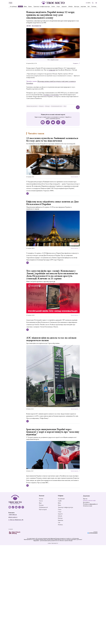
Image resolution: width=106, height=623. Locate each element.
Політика (93, 6)
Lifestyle (70, 6)
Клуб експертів (43, 509)
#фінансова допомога (32, 106)
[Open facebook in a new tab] (43, 122)
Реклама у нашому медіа (89, 500)
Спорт (58, 6)
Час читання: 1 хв (36, 25)
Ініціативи (83, 6)
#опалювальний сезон (56, 106)
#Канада (47, 106)
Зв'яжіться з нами (87, 506)
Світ (89, 6)
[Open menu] (96, 2)
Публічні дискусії (43, 507)
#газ (65, 106)
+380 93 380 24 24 (12, 514)
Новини (41, 498)
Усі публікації (13, 6)
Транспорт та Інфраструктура (41, 6)
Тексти (41, 501)
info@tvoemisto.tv (12, 517)
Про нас (85, 498)
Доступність (86, 502)
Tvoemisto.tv (47, 95)
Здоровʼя (64, 6)
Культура (76, 6)
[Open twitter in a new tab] (63, 122)
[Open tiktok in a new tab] (48, 122)
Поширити (75, 63)
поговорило (55, 95)
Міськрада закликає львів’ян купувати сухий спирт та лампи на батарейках (51, 82)
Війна (25, 6)
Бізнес (30, 6)
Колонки (41, 505)
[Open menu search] (92, 2)
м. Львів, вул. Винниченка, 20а (15, 519)
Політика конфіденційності (90, 504)
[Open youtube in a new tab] (53, 122)
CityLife (20, 6)
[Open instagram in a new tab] (58, 122)
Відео (40, 503)
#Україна (41, 106)
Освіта (53, 6)
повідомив (52, 70)
